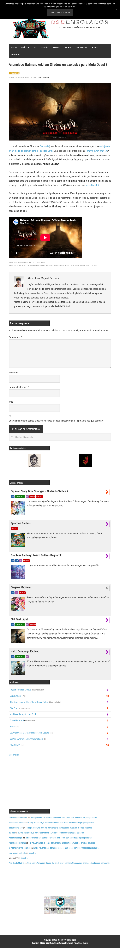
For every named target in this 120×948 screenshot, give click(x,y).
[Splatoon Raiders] (18, 540)
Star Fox (13, 708)
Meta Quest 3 (92, 185)
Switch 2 (39, 497)
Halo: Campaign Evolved (25, 651)
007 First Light (19, 619)
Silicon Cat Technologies (67, 940)
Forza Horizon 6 (17, 720)
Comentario (15, 337)
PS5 (13, 497)
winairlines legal (15, 837)
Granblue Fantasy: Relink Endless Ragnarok (36, 555)
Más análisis (14, 754)
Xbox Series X (20, 497)
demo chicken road (17, 822)
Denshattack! (15, 696)
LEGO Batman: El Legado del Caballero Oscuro (29, 732)
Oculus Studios (73, 265)
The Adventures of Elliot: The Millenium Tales (29, 702)
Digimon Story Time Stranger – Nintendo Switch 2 (39, 491)
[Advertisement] (33, 782)
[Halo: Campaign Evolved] (18, 669)
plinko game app (16, 827)
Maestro (32, 853)
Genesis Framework (66, 943)
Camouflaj (44, 146)
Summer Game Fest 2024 (87, 265)
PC (27, 497)
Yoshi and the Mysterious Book (23, 714)
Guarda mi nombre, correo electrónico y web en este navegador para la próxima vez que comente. (56, 420)
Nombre (13, 372)
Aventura (22, 265)
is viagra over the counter (19, 848)
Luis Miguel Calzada (17, 853)
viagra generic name (17, 843)
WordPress (78, 943)
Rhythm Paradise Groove (20, 689)
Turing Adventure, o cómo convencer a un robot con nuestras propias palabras (63, 817)
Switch (32, 497)
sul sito (12, 832)
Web (11, 401)
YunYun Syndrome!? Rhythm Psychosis (26, 739)
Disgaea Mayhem (21, 587)
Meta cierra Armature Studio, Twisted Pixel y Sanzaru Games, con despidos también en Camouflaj (68, 863)
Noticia (31, 263)
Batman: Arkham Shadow (49, 265)
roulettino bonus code (18, 817)
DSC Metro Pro (51, 943)
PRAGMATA (15, 745)
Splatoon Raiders (21, 523)
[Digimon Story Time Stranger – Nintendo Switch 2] (18, 508)
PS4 (13, 561)
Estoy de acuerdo (60, 12)
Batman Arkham (33, 265)
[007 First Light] (18, 636)
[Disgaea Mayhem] (18, 604)
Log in (85, 943)
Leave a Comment (43, 78)
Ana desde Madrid (16, 863)
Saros (12, 726)
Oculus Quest (14, 73)
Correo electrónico (19, 387)
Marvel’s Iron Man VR (97, 150)
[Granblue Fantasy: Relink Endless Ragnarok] (18, 572)
